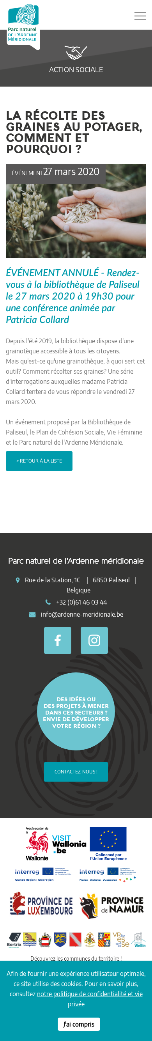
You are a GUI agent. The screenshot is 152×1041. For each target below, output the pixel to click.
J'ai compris (79, 1024)
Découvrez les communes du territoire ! (76, 958)
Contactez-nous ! (76, 772)
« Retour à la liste (39, 461)
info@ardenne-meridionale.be (82, 614)
